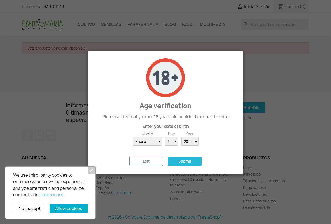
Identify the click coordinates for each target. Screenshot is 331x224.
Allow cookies (68, 208)
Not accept (30, 208)
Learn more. (52, 195)
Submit (184, 161)
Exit (146, 161)
